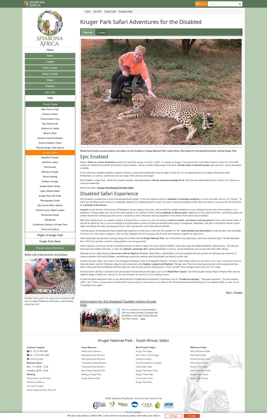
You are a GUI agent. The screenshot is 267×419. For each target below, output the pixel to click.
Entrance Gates (50, 114)
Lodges (50, 61)
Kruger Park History (199, 378)
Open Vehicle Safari (50, 191)
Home (50, 49)
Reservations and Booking (39, 378)
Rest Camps (50, 67)
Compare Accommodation (50, 138)
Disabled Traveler (50, 157)
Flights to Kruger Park (50, 235)
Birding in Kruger (50, 172)
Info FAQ (50, 92)
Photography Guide (50, 200)
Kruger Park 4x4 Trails (50, 196)
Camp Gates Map (144, 367)
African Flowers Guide (200, 359)
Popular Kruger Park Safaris (50, 147)
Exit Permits (50, 167)
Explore (50, 86)
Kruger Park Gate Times (147, 370)
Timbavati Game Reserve (93, 367)
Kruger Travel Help (144, 374)
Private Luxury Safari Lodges (50, 210)
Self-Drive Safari (50, 162)
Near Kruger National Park (93, 370)
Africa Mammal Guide (200, 351)
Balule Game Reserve (91, 351)
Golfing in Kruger (50, 181)
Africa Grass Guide (199, 363)
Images (102, 32)
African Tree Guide (199, 367)
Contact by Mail (36, 359)
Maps (50, 80)
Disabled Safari (50, 152)
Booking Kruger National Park (148, 398)
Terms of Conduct (50, 229)
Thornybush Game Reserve (93, 363)
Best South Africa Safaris (50, 205)
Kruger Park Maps (144, 351)
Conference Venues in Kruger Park (50, 224)
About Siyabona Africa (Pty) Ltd (41, 390)
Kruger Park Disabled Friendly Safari (116, 188)
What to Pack (50, 133)
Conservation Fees (50, 119)
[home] (33, 4)
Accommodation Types (50, 143)
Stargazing (50, 219)
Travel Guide (50, 104)
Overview (87, 32)
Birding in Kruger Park (91, 374)
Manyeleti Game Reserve (92, 355)
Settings (173, 416)
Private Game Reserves (50, 248)
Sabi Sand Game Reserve (93, 359)
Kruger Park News (50, 241)
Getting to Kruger (143, 359)
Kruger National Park (90, 378)
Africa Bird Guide (198, 355)
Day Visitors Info (50, 123)
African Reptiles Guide (200, 370)
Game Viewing (50, 176)
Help (50, 97)
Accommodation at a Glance (149, 363)
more (143, 319)
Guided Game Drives (50, 186)
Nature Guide (50, 73)
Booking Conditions (35, 382)
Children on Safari (50, 128)
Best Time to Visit (50, 109)
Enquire (202, 3)
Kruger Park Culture (199, 374)
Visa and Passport (35, 386)
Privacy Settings (133, 412)
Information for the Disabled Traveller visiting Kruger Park (118, 303)
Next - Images (234, 292)
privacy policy (129, 415)
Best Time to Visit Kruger (147, 355)
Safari (50, 55)
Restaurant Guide (50, 215)
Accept (191, 416)
